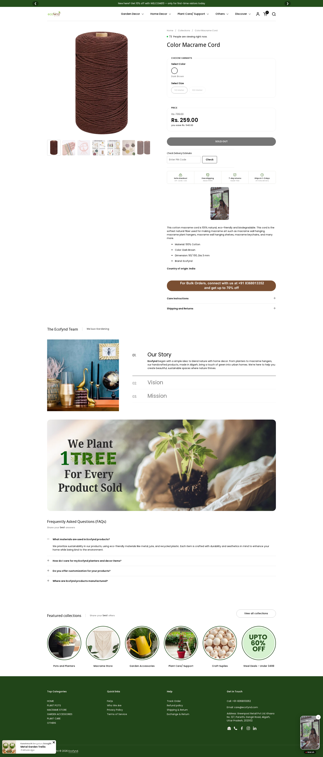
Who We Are (114, 705)
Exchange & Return (178, 714)
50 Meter (179, 90)
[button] (274, 14)
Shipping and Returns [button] (180, 308)
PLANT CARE (54, 718)
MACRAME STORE (57, 709)
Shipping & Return (177, 709)
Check (209, 159)
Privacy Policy (115, 709)
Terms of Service (117, 714)
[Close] (318, 717)
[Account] (258, 14)
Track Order (174, 701)
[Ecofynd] (54, 14)
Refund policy (175, 705)
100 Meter (197, 90)
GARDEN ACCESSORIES (59, 714)
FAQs (110, 701)
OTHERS (51, 723)
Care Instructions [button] (178, 298)
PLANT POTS (54, 705)
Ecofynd (73, 751)
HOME (50, 701)
